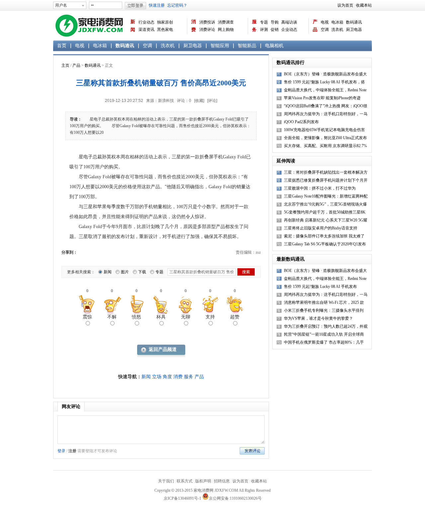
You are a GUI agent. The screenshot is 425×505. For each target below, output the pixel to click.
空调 (325, 29)
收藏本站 (364, 5)
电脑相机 (274, 45)
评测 (264, 29)
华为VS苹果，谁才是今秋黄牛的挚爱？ (318, 318)
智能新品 (247, 45)
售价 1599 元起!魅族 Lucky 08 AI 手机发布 (320, 286)
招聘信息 (222, 481)
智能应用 (220, 45)
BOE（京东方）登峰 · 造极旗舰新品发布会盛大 (325, 270)
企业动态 (289, 29)
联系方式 (185, 481)
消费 (193, 25)
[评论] (212, 100)
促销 (275, 29)
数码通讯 (354, 22)
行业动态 (146, 22)
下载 (142, 272)
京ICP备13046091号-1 (182, 498)
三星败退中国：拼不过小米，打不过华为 (320, 188)
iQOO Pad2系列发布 (301, 122)
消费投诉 (207, 22)
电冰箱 (337, 22)
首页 (61, 45)
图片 (125, 272)
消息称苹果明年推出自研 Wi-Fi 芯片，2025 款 (324, 302)
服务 (254, 25)
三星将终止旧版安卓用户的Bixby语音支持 (320, 228)
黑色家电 (165, 29)
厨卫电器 (354, 29)
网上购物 (226, 29)
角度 (167, 376)
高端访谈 (289, 22)
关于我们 (166, 481)
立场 (156, 376)
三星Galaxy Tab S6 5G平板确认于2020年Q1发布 (325, 244)
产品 (315, 25)
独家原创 (165, 22)
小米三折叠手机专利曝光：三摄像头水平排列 (324, 310)
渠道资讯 (146, 29)
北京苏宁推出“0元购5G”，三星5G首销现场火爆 (325, 204)
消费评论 (207, 29)
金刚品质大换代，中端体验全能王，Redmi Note (325, 278)
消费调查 (226, 22)
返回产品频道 (163, 349)
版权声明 (203, 481)
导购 (275, 22)
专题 (264, 22)
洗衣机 (337, 29)
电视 (325, 22)
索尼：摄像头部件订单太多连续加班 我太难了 (324, 236)
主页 (65, 65)
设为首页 (345, 5)
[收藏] (199, 100)
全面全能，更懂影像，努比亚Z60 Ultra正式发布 (325, 137)
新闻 (132, 25)
